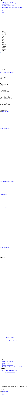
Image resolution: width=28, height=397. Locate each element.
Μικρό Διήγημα (4, 34)
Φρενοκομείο (4, 30)
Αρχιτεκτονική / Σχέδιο (5, 39)
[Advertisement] (14, 22)
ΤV (3, 42)
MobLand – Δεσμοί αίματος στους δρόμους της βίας (7, 365)
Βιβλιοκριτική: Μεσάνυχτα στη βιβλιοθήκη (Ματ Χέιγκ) (11, 370)
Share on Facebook (2, 72)
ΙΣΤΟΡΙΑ (3, 43)
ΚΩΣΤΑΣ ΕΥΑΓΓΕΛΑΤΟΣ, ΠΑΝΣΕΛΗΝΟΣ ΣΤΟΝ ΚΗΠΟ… (7, 181)
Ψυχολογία (4, 47)
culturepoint (3, 370)
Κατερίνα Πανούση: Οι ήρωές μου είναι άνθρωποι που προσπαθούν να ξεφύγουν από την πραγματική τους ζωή (14, 3)
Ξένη (3, 36)
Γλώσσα (4, 45)
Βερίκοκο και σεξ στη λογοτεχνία (5, 4)
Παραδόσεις (4, 46)
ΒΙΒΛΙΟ (3, 111)
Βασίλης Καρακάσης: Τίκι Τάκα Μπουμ (4, 207)
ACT (2, 40)
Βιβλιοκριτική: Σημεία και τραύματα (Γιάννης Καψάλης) (8, 5)
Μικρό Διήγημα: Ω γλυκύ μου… (3, 194)
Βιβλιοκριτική (4, 32)
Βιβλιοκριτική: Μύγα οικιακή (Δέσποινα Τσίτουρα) (7, 1)
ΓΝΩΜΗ (3, 31)
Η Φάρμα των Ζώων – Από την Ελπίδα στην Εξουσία (7, 2)
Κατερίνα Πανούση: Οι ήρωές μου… (4, 141)
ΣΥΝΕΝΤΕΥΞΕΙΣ (4, 29)
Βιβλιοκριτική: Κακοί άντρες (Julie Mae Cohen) (10, 372)
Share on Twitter (6, 72)
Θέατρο (4, 41)
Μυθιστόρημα (4, 33)
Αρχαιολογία (4, 44)
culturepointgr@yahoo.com (5, 391)
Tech (3, 48)
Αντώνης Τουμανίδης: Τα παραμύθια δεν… (5, 247)
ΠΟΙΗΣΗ (10, 111)
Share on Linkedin (10, 72)
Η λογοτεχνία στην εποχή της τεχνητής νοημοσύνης (13, 371)
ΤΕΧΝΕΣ (3, 37)
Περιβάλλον (4, 49)
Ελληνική (4, 35)
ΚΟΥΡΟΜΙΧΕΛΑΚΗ (6, 111)
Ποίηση (1, 69)
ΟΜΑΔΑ (3, 50)
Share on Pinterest (14, 72)
